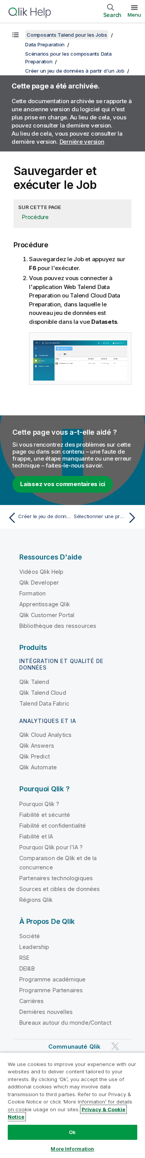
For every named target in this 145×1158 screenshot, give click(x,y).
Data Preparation (45, 44)
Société (29, 936)
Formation (32, 593)
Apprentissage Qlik (44, 604)
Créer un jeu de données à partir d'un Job (75, 71)
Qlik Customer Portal (46, 615)
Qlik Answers (36, 745)
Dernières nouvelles (46, 1011)
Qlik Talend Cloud (42, 692)
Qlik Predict (34, 756)
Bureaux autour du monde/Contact (65, 1022)
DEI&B (27, 968)
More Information (72, 1149)
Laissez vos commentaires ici (62, 484)
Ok (72, 1132)
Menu (134, 15)
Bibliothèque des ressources (57, 625)
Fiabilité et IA (36, 836)
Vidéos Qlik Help (41, 571)
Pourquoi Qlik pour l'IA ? (51, 847)
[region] (72, 1105)
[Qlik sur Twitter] (115, 1046)
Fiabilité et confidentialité (52, 825)
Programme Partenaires (51, 990)
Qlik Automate (38, 767)
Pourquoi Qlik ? (39, 804)
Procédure (35, 217)
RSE (24, 957)
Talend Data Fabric (44, 703)
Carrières (31, 1001)
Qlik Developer (39, 582)
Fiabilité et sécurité (44, 814)
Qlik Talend (34, 681)
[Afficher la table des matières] (15, 34)
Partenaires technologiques (56, 878)
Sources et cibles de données (59, 889)
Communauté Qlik (74, 1046)
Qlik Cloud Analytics (45, 734)
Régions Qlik (36, 899)
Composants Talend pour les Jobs (67, 35)
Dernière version (82, 141)
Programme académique (52, 979)
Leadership (34, 947)
